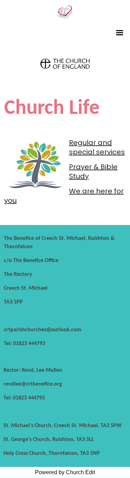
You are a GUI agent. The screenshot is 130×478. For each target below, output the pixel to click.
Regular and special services (97, 147)
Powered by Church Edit (65, 472)
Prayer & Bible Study (93, 171)
